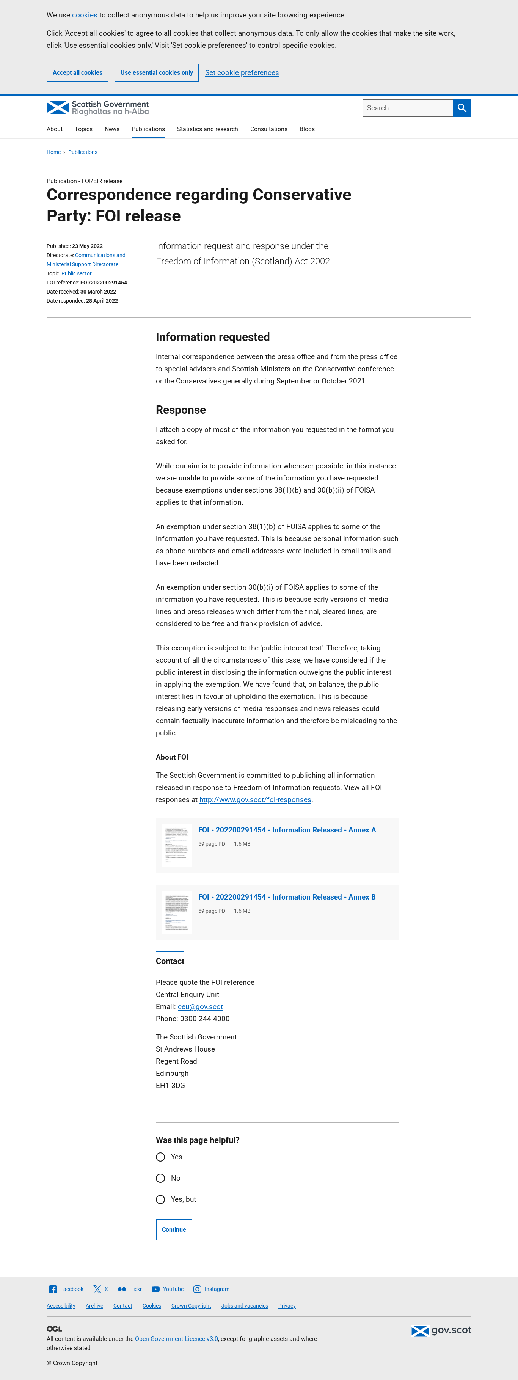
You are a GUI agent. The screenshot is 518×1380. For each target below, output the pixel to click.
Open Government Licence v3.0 (176, 1338)
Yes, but (183, 1199)
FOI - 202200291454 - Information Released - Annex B (287, 897)
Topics (84, 129)
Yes (176, 1156)
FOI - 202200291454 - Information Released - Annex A (287, 830)
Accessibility (61, 1306)
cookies (84, 15)
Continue (174, 1229)
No (176, 1178)
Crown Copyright (191, 1306)
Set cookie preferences (242, 72)
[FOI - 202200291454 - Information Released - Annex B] (177, 912)
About (55, 129)
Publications (148, 129)
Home (54, 152)
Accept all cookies (77, 72)
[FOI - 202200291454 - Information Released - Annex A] (177, 845)
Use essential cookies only (157, 72)
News (112, 129)
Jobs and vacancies (244, 1306)
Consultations (268, 129)
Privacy (287, 1306)
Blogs (307, 129)
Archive (94, 1306)
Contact (122, 1306)
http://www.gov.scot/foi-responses (255, 799)
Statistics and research (207, 129)
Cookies (152, 1306)
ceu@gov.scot (200, 1006)
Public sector (76, 273)
